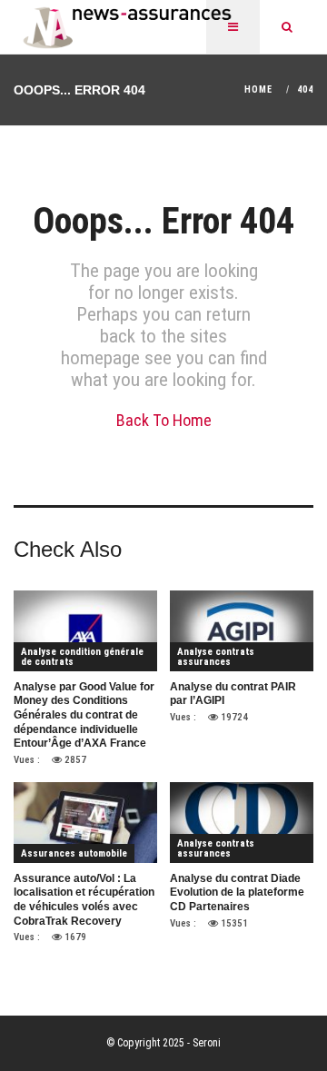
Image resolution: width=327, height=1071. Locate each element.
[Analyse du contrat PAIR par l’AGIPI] (241, 630)
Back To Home (164, 420)
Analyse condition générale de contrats (82, 657)
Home (258, 89)
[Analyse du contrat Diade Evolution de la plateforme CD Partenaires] (241, 822)
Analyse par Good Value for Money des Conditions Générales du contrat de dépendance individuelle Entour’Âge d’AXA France (84, 714)
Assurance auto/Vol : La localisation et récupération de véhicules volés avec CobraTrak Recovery (84, 899)
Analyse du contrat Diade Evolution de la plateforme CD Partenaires (237, 892)
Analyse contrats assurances (215, 657)
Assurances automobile (74, 853)
